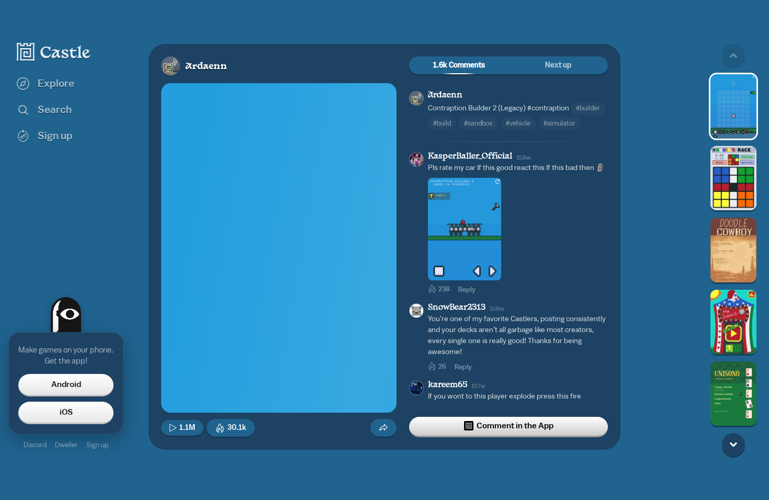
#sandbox (478, 123)
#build (442, 123)
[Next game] (733, 444)
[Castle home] (54, 52)
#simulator (559, 123)
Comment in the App (515, 426)
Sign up (97, 444)
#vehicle (518, 123)
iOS (66, 412)
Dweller (66, 444)
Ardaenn (206, 66)
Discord (35, 444)
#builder (588, 108)
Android (66, 384)
